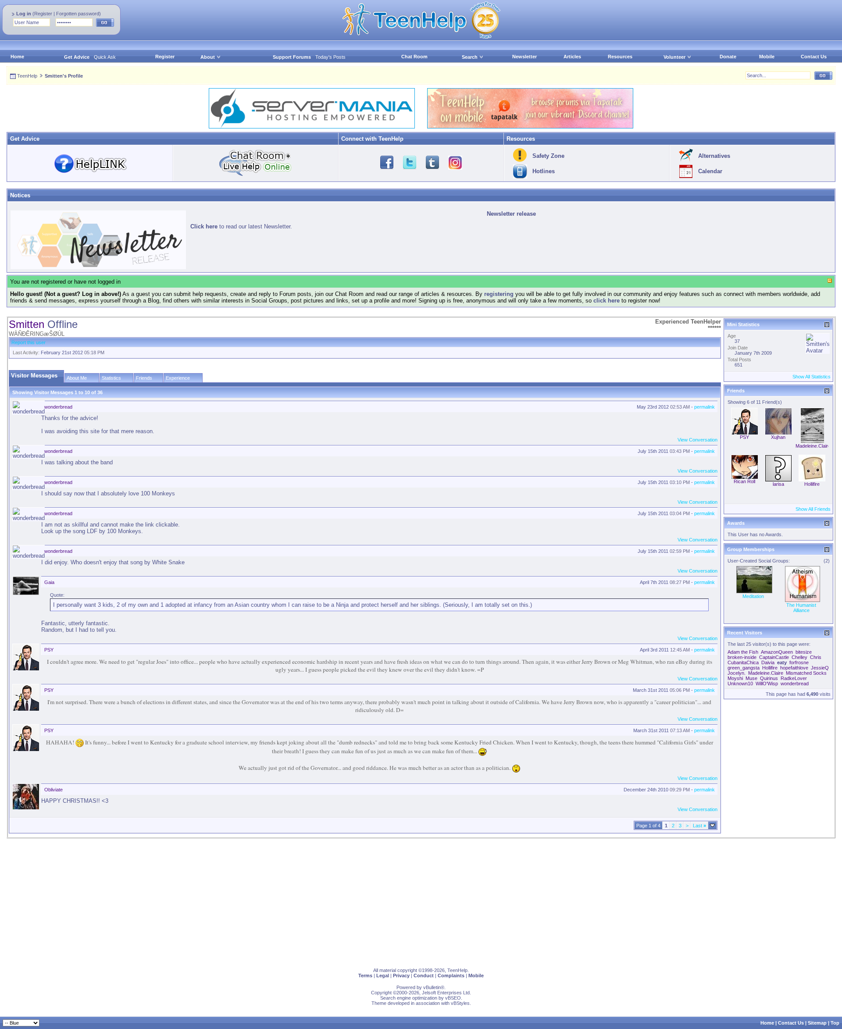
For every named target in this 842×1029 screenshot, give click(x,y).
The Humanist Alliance (801, 607)
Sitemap (817, 1022)
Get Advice (76, 57)
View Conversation (697, 439)
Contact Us (814, 56)
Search (470, 57)
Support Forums (292, 57)
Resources (620, 56)
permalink (704, 406)
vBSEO (453, 998)
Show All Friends (813, 509)
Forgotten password (77, 13)
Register (43, 13)
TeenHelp (27, 75)
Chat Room (414, 56)
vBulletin (432, 987)
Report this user (28, 342)
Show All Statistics (811, 376)
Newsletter (524, 56)
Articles (572, 56)
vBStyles (460, 1003)
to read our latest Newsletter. (241, 226)
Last (699, 825)
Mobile (766, 56)
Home (17, 56)
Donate (728, 56)
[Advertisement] (270, 899)
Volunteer (674, 57)
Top (835, 1022)
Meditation (753, 596)
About (207, 57)
